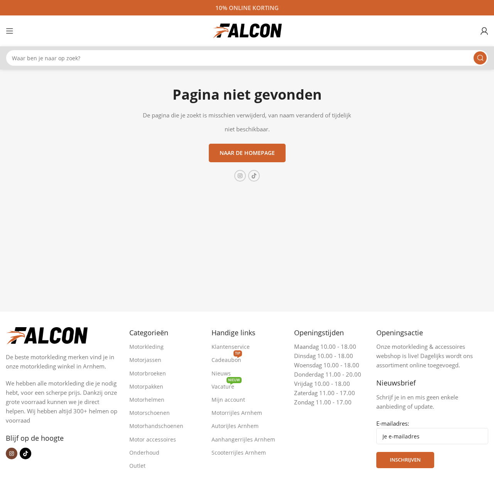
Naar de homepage (247, 152)
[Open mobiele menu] (9, 31)
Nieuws (221, 373)
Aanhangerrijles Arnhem (243, 439)
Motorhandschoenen (156, 426)
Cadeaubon (226, 358)
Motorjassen (145, 359)
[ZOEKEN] (480, 58)
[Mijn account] (484, 31)
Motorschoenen (149, 412)
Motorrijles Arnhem (236, 412)
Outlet (137, 465)
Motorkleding (146, 346)
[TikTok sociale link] (254, 176)
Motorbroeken (147, 373)
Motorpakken (146, 386)
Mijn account (228, 399)
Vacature (225, 385)
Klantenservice (230, 346)
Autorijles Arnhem (235, 426)
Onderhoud (144, 452)
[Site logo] (247, 30)
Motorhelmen (146, 399)
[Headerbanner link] (247, 7)
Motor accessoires (152, 439)
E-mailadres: (392, 423)
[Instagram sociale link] (240, 176)
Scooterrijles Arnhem (238, 452)
